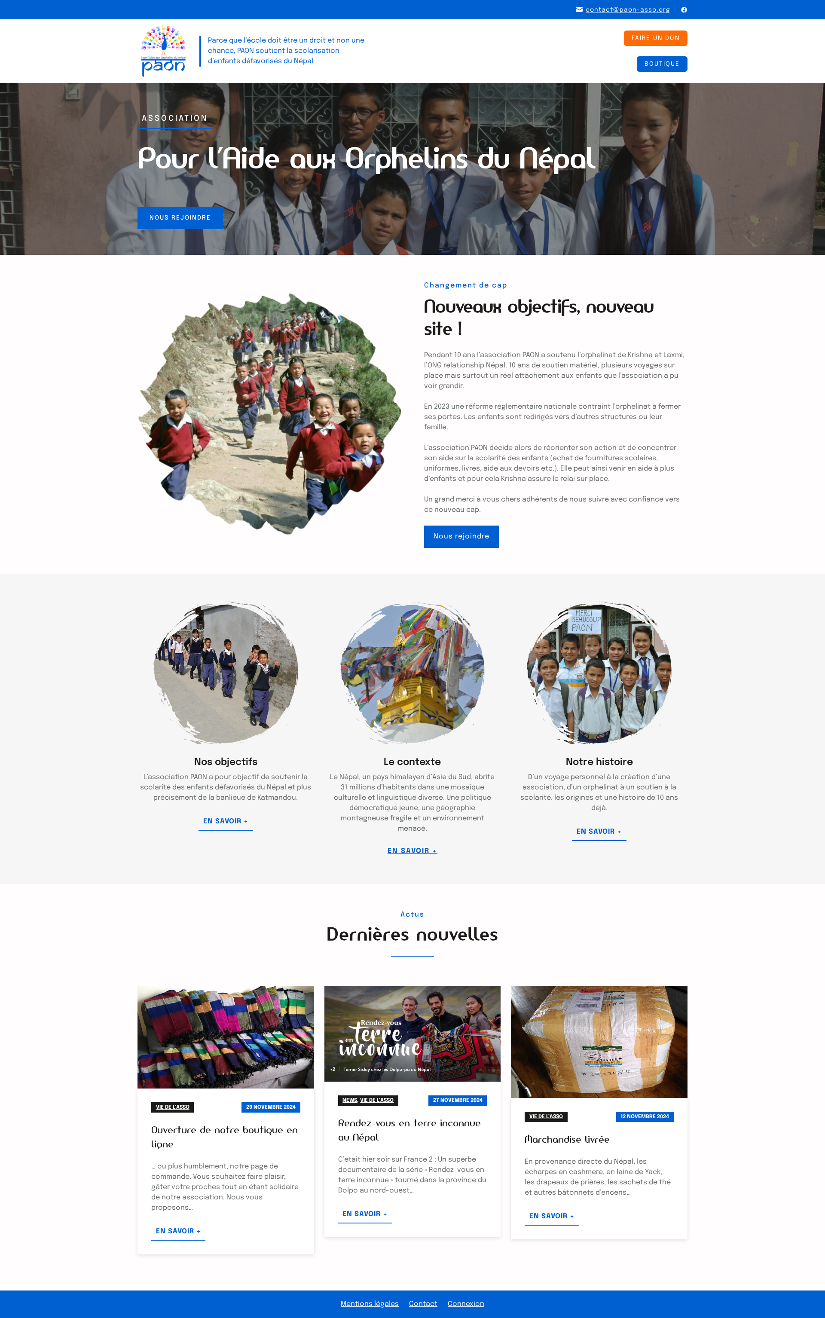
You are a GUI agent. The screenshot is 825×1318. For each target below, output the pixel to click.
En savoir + (228, 824)
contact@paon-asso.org (628, 10)
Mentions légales (370, 1304)
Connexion (466, 1304)
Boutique (662, 64)
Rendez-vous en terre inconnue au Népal (409, 1130)
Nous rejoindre (180, 218)
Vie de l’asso (172, 1107)
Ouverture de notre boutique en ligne (224, 1137)
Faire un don (656, 38)
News (349, 1100)
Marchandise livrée (567, 1139)
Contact (423, 1304)
